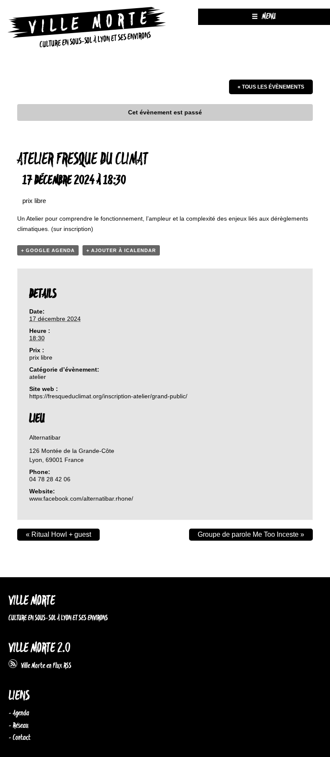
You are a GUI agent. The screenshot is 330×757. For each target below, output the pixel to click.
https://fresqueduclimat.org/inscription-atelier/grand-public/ (108, 396)
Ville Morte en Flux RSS (44, 666)
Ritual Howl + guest (58, 534)
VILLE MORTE (32, 601)
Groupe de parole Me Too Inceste (251, 534)
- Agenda (19, 713)
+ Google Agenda (48, 250)
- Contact (20, 737)
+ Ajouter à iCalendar (121, 250)
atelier (37, 376)
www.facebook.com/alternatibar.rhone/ (81, 498)
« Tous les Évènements (271, 87)
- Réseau (18, 725)
